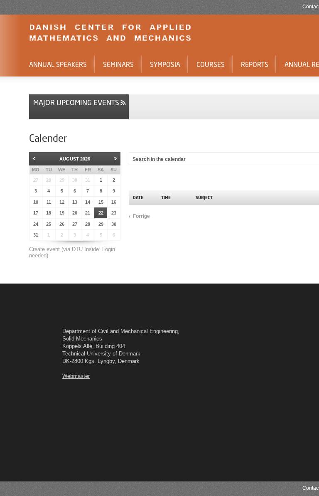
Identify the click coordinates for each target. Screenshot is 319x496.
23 (113, 212)
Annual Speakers (58, 64)
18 (48, 212)
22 (100, 212)
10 (35, 202)
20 (74, 212)
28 (48, 180)
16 (113, 202)
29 (61, 180)
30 (74, 180)
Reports (254, 64)
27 (35, 180)
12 (61, 202)
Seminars (118, 64)
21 (87, 212)
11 (49, 202)
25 (48, 224)
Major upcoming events (76, 102)
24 (35, 224)
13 (74, 202)
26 (61, 224)
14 (87, 202)
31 (87, 180)
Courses (210, 64)
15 (100, 202)
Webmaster (76, 376)
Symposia (165, 64)
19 (61, 212)
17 (35, 212)
